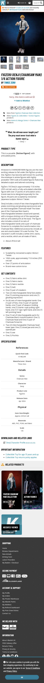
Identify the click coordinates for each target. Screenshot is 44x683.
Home (4, 548)
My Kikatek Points (9, 602)
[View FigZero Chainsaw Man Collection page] (20, 490)
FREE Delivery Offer (9, 643)
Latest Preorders (8, 560)
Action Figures (34, 116)
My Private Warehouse (10, 599)
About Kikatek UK (8, 640)
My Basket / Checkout (10, 563)
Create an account (22, 8)
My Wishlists (6, 605)
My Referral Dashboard (11, 607)
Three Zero (9, 82)
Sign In (23, 3)
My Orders (6, 596)
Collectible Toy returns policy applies (21, 457)
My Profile (6, 593)
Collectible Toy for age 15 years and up (22, 454)
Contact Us (6, 613)
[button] (41, 489)
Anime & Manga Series (19, 120)
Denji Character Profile (20, 442)
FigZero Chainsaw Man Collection (27, 113)
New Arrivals (6, 554)
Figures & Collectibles (19, 116)
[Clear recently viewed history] (11, 524)
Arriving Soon (7, 557)
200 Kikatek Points (15, 10)
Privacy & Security (8, 649)
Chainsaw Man (35, 120)
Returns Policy (7, 646)
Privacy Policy (12, 671)
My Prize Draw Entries (10, 610)
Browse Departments (10, 551)
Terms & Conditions (33, 668)
